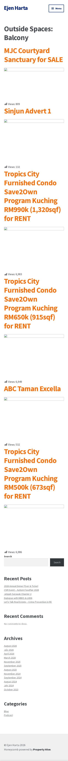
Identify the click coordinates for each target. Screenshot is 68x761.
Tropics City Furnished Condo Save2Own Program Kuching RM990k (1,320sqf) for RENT (32, 196)
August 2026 (10, 645)
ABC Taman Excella (32, 388)
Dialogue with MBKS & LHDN (18, 598)
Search (8, 556)
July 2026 (9, 649)
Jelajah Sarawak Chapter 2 (17, 594)
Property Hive (42, 749)
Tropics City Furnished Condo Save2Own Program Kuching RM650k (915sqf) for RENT (30, 303)
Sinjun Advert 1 (27, 110)
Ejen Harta (16, 7)
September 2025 (12, 665)
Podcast (8, 715)
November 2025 (12, 661)
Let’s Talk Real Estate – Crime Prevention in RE (28, 601)
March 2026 (10, 657)
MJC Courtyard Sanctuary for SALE (33, 55)
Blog (6, 711)
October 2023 (11, 689)
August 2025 (10, 669)
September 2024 (12, 677)
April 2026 (9, 653)
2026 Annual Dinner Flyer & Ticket (21, 586)
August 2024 (10, 681)
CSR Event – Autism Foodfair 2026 (21, 590)
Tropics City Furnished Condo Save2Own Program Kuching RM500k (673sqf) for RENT (30, 474)
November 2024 (12, 673)
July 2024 (9, 685)
